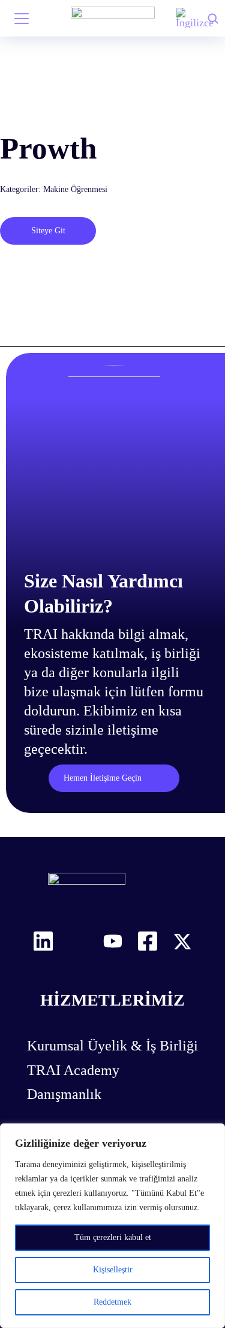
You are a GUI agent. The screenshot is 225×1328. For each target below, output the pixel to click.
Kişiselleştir (113, 1269)
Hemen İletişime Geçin (103, 777)
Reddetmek (112, 1301)
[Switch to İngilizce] (195, 18)
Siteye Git (48, 230)
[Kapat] (212, 1133)
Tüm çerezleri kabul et (112, 1237)
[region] (112, 1225)
